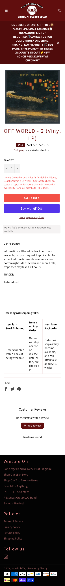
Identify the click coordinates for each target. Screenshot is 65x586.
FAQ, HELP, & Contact (16, 492)
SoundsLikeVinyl (14, 503)
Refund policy (12, 533)
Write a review (32, 425)
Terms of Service (13, 521)
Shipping (19, 150)
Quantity (9, 160)
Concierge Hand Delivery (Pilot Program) (28, 469)
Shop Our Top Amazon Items (21, 480)
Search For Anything (16, 486)
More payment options (32, 217)
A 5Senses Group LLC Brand (20, 497)
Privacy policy (12, 527)
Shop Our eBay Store (16, 474)
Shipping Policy (13, 538)
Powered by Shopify (37, 568)
